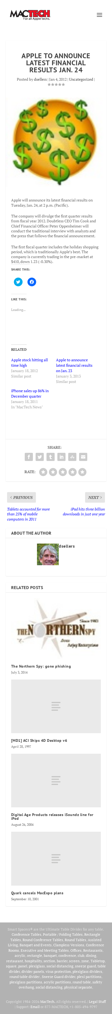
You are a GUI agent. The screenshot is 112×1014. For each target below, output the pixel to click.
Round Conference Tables (43, 939)
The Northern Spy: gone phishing (41, 666)
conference (67, 955)
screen (74, 960)
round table (82, 982)
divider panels (32, 971)
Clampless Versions (68, 944)
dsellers (40, 79)
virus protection (58, 971)
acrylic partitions (57, 982)
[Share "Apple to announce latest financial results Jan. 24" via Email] (83, 456)
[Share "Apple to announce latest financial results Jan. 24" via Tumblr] (50, 456)
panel (22, 966)
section (49, 960)
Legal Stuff (97, 1001)
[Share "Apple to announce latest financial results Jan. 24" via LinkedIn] (61, 456)
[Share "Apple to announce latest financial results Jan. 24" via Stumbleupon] (72, 456)
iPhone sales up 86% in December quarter (30, 393)
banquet (50, 955)
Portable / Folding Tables (63, 934)
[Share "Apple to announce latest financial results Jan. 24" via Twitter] (39, 456)
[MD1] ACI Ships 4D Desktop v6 (39, 740)
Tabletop (98, 960)
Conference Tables (26, 934)
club (81, 955)
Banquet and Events (36, 944)
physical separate (78, 987)
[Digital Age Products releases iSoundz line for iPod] (56, 780)
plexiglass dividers (87, 971)
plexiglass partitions (26, 982)
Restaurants (92, 950)
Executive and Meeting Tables (45, 950)
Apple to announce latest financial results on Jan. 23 (74, 365)
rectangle (34, 955)
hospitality (33, 960)
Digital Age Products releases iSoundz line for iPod (52, 816)
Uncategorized (81, 79)
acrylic (20, 955)
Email (35, 1006)
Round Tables (75, 939)
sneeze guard (85, 966)
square (11, 966)
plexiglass (37, 966)
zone (85, 960)
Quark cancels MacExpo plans (37, 892)
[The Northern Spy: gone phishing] (56, 628)
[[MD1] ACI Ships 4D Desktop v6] (56, 706)
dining (91, 955)
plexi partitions (89, 976)
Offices (76, 950)
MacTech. (47, 1001)
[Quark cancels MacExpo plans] (56, 858)
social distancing (59, 966)
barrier (62, 960)
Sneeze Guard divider (58, 976)
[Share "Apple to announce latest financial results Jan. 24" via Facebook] (28, 456)
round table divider (25, 976)
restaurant (14, 960)
